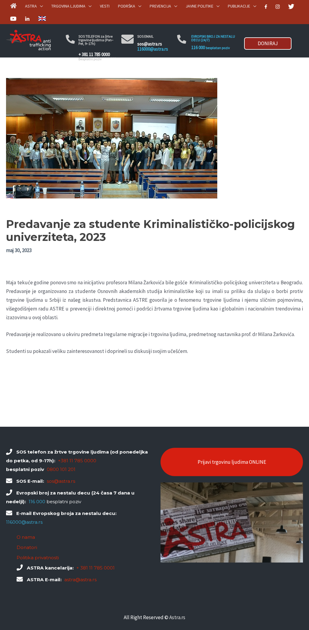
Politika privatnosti (38, 557)
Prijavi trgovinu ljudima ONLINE (232, 462)
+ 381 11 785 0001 (95, 568)
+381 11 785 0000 (77, 460)
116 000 (198, 47)
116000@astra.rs (152, 49)
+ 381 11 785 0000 (94, 54)
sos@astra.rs (149, 44)
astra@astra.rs (80, 579)
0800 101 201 (61, 469)
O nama (26, 537)
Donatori (27, 547)
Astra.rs (177, 617)
